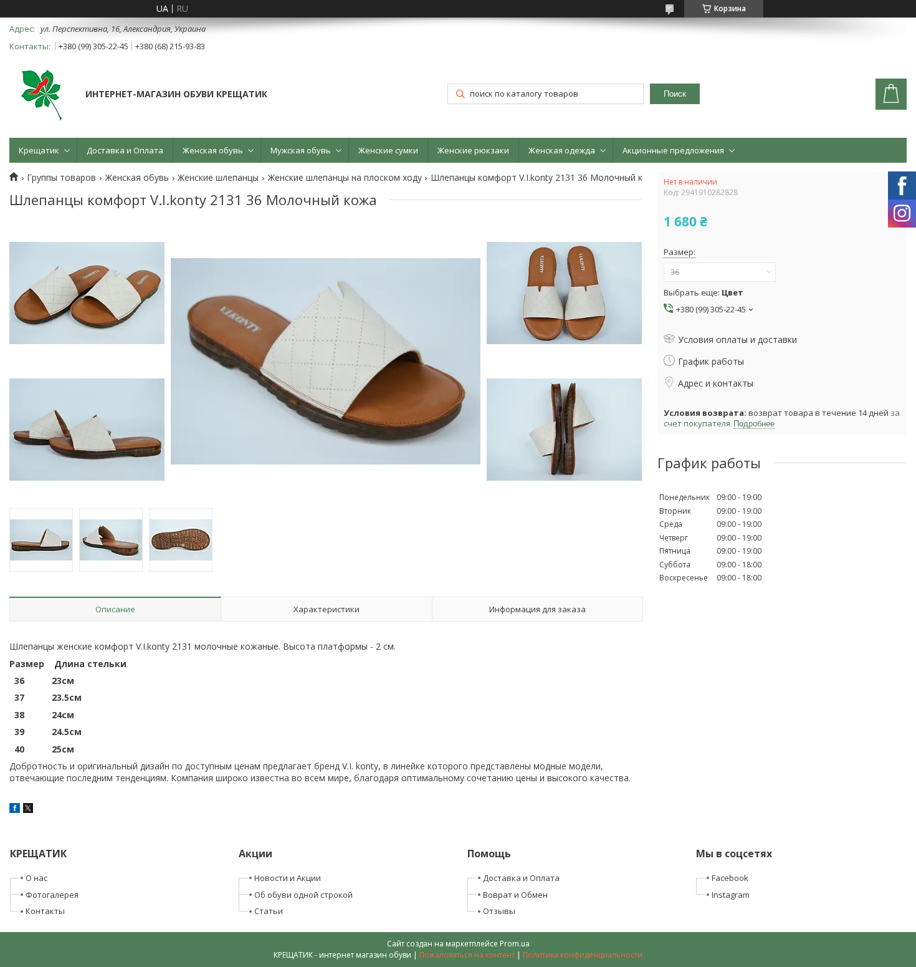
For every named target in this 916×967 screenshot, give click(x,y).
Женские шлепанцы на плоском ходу (345, 177)
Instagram (731, 894)
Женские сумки (388, 150)
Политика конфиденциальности (582, 955)
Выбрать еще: (703, 292)
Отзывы (499, 910)
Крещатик (39, 150)
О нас (36, 877)
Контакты (45, 910)
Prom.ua (515, 943)
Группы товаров (61, 177)
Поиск (675, 94)
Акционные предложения (673, 150)
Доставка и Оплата (125, 150)
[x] (28, 809)
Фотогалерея (52, 894)
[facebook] (14, 809)
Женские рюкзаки (473, 150)
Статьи (268, 910)
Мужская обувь (300, 150)
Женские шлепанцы (218, 177)
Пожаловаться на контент (467, 955)
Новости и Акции (287, 877)
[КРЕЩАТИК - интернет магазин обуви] (41, 95)
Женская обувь (213, 150)
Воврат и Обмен (515, 894)
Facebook (730, 877)
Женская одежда (561, 150)
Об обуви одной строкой (303, 894)
